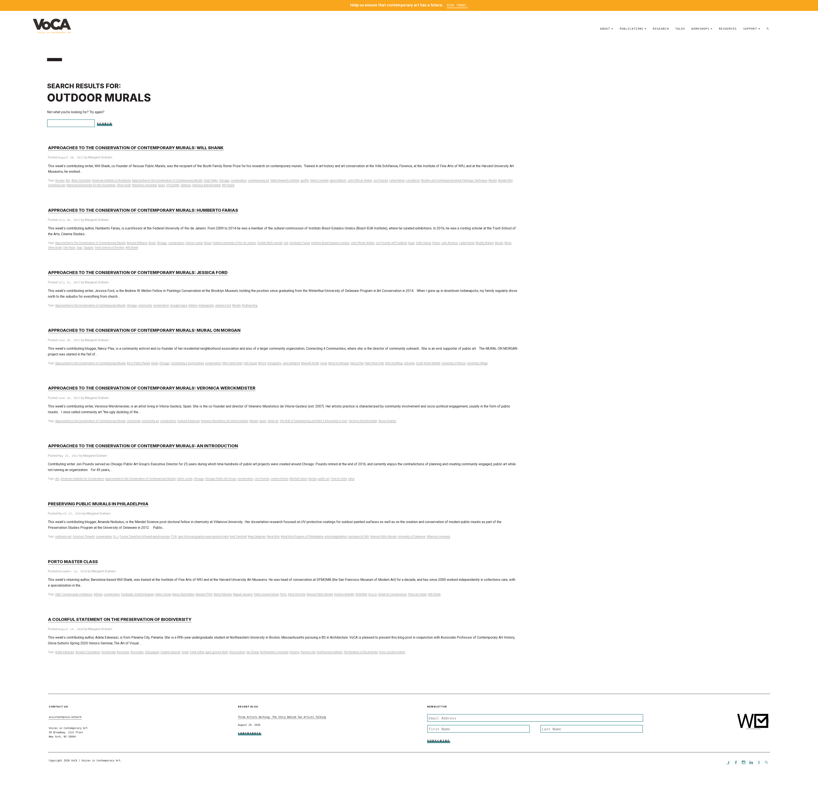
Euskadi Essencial (188, 420)
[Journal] (728, 763)
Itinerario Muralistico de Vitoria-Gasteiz (224, 420)
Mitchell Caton (298, 478)
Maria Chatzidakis (183, 594)
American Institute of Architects (111, 180)
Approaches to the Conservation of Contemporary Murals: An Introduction (143, 445)
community (145, 305)
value (351, 478)
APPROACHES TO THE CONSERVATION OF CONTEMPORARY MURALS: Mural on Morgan (144, 330)
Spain (161, 185)
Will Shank (228, 185)
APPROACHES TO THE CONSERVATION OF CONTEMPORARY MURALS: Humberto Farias (143, 210)
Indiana (192, 305)
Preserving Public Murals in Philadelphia (98, 503)
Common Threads (84, 536)
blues (154, 363)
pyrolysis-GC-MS (359, 536)
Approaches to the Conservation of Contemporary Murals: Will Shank (136, 147)
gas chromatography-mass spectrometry (203, 536)
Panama (294, 652)
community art (150, 420)
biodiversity (108, 652)
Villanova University (438, 536)
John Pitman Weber (362, 242)
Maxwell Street (310, 363)
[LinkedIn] (751, 762)
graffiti (305, 180)
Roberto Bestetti (344, 594)
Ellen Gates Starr (232, 363)
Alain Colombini (81, 180)
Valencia (185, 185)
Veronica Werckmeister (206, 185)
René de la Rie (296, 594)
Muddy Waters (485, 242)
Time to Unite (339, 478)
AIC (68, 180)
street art (273, 420)
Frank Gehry (197, 652)
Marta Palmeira (223, 594)
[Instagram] (743, 762)
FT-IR (174, 536)
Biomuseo (123, 652)
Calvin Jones (184, 478)
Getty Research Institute (284, 180)
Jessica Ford (223, 305)
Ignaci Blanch (338, 180)
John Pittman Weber (359, 180)
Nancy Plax (357, 363)
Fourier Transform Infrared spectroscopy (145, 536)
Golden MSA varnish (269, 242)
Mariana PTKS (204, 594)
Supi (79, 247)
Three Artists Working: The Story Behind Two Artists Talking (282, 717)
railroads (409, 363)
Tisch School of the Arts (109, 247)
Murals (492, 180)
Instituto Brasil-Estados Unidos (330, 242)
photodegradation (336, 536)
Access (60, 180)
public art (323, 478)
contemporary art (258, 180)
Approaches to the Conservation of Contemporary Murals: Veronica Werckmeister (151, 388)
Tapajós (88, 247)
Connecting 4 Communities (187, 363)
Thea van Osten (417, 594)
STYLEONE (172, 185)
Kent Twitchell (238, 536)
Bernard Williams (137, 242)
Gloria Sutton (237, 652)
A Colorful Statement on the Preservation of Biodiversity (120, 619)
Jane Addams (291, 363)
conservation (239, 180)
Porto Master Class (73, 561)
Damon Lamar (194, 242)
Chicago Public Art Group (220, 478)
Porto (283, 594)
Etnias (207, 242)
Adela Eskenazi (64, 652)
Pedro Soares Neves (266, 594)
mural (323, 363)
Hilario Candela (319, 180)
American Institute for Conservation (82, 478)
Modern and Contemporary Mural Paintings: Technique (454, 180)
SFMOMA (361, 594)
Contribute (249, 733)
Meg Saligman (257, 536)
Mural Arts (273, 536)
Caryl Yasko (211, 180)
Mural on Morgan (338, 363)
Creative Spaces (170, 652)
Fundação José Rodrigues (137, 594)
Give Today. (457, 5)
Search (104, 123)
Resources (728, 28)
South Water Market (428, 363)
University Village (477, 363)
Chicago (224, 180)
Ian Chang (252, 652)
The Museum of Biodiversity (360, 652)
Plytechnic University (144, 185)
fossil (185, 652)
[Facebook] (736, 762)
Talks (680, 28)
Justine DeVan (279, 478)
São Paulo (69, 247)
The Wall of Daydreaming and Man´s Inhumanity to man (313, 420)
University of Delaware (411, 536)
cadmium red (63, 536)
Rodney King (249, 305)
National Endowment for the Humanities (91, 185)
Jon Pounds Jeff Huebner (391, 242)
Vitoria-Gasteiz (387, 420)
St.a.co (372, 594)
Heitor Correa (163, 594)
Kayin (411, 242)
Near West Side (374, 363)
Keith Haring (423, 242)
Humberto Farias (299, 242)
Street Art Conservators (392, 594)
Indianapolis (206, 305)
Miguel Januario (243, 594)
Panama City (308, 652)
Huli (286, 242)
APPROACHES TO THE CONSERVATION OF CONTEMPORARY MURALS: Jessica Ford (138, 272)
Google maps (178, 305)
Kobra (436, 242)
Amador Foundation (87, 652)
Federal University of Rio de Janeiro (234, 242)
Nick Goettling (394, 363)
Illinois (262, 363)
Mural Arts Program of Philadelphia (302, 536)
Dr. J (115, 536)
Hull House (250, 363)
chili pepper (152, 652)
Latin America (449, 242)
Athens (98, 594)
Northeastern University (274, 652)
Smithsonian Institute (329, 652)
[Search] (768, 28)
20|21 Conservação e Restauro (73, 594)
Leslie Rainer (397, 180)
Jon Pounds (380, 180)
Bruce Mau (137, 652)
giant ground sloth (216, 652)
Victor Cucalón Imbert (392, 652)
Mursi (507, 242)
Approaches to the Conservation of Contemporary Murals (167, 180)
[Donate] (759, 762)
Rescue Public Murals (383, 536)
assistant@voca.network (65, 717)
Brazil (152, 242)
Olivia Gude (124, 185)
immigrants (274, 363)
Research (661, 28)
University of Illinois (453, 363)
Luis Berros (413, 180)
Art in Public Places (138, 363)
